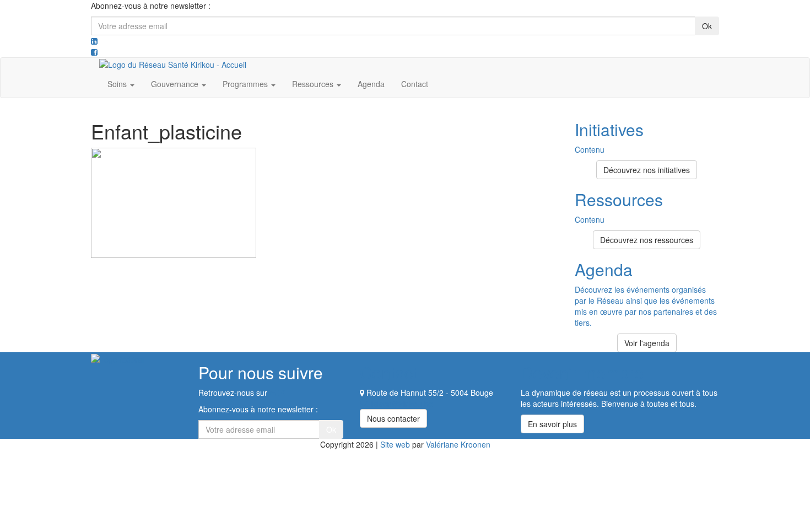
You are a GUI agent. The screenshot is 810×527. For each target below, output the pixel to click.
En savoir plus (552, 423)
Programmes (246, 83)
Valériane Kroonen (458, 444)
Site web (395, 444)
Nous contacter (393, 418)
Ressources (314, 83)
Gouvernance (176, 83)
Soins (118, 83)
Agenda (371, 83)
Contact (414, 83)
